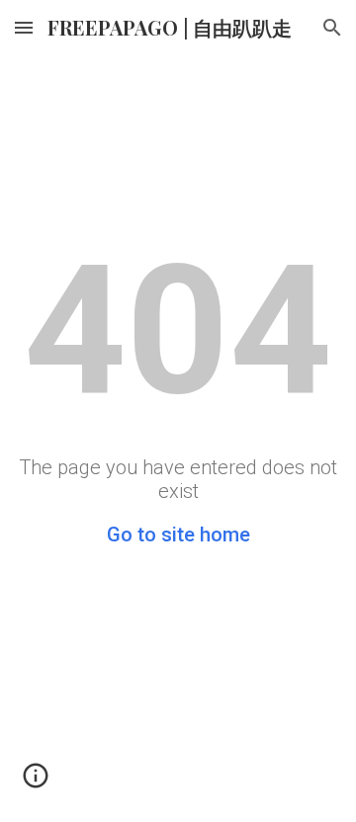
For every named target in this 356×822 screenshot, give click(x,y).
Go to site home (178, 534)
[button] (23, 27)
